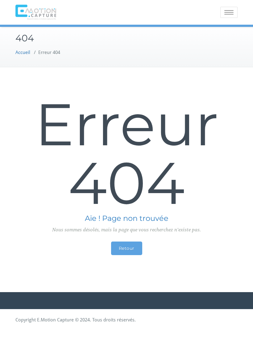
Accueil (22, 52)
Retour (127, 248)
